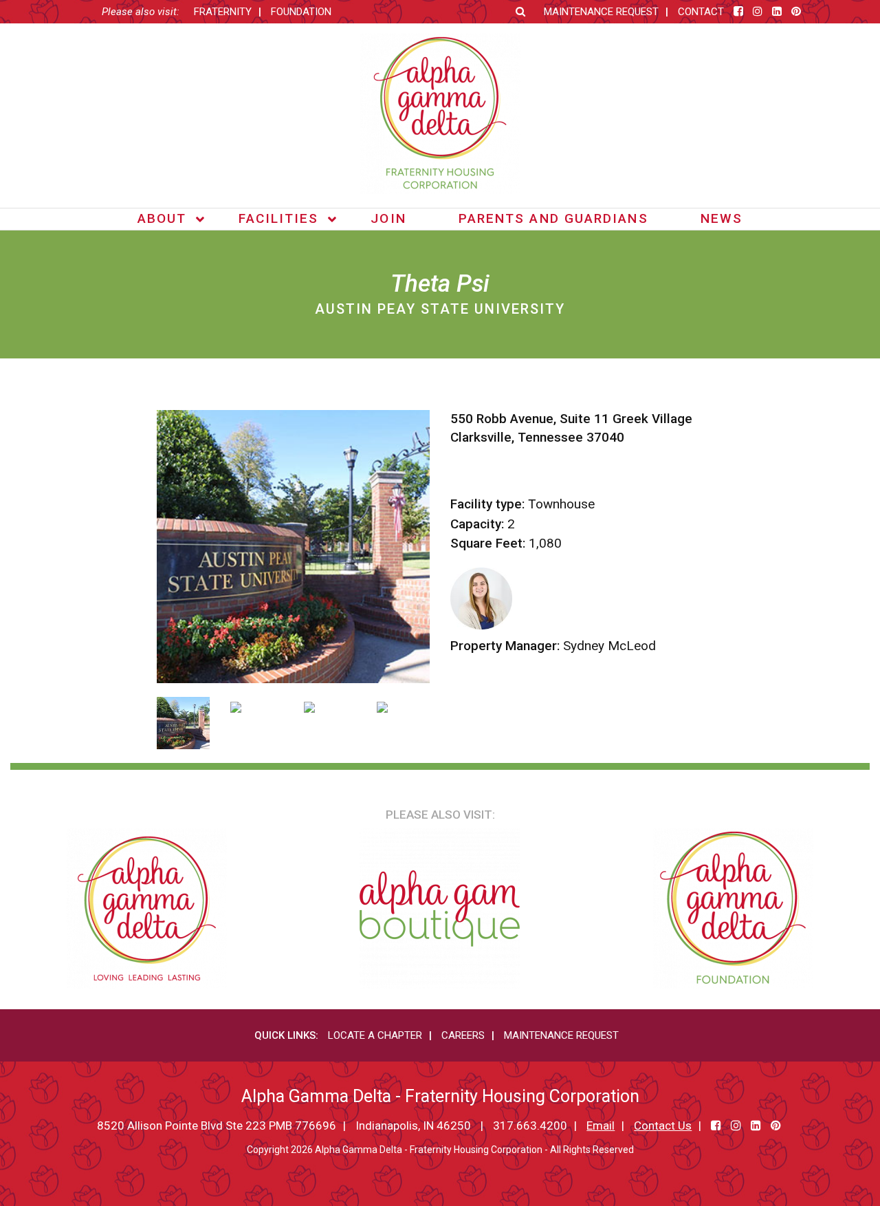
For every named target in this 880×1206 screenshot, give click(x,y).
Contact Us (663, 1125)
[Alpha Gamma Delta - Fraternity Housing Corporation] (440, 114)
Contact (701, 12)
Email (600, 1125)
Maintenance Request (601, 12)
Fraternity (223, 12)
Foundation (301, 12)
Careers (463, 1035)
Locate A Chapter (375, 1035)
